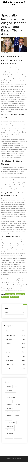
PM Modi (17, 415)
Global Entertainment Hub (14, 3)
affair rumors (5, 296)
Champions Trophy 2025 (12, 411)
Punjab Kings (10, 426)
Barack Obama (20, 294)
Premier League (10, 394)
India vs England (11, 397)
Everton (8, 419)
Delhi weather (10, 433)
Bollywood (9, 390)
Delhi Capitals (10, 408)
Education (15, 339)
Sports (15, 331)
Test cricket (9, 404)
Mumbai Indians (18, 401)
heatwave (9, 437)
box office (18, 404)
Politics (15, 343)
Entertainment (15, 335)
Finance (15, 356)
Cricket (15, 352)
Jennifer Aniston (10, 294)
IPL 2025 (9, 386)
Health (15, 369)
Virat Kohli (9, 415)
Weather (15, 348)
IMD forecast (10, 429)
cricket (8, 401)
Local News (15, 364)
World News (15, 360)
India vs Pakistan (11, 422)
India (16, 386)
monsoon (18, 437)
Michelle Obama (14, 296)
